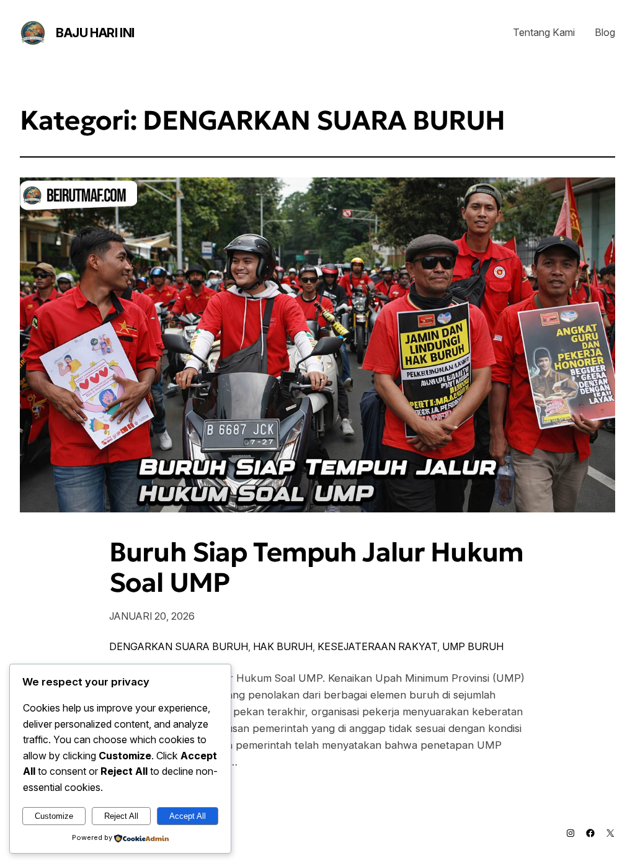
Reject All (121, 816)
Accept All (187, 816)
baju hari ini (95, 32)
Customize (54, 816)
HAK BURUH (283, 646)
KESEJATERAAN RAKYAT (377, 646)
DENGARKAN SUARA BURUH (178, 646)
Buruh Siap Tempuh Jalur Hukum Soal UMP (316, 568)
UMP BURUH (473, 646)
